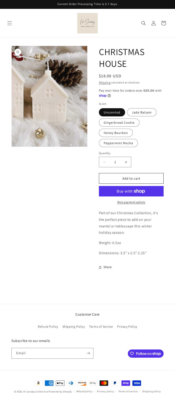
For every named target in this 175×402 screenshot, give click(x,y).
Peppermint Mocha (118, 143)
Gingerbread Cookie (119, 123)
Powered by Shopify (60, 391)
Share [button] (107, 267)
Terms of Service (101, 326)
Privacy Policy (127, 326)
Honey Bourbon (116, 133)
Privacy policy (105, 391)
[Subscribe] (88, 353)
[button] (10, 23)
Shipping (105, 82)
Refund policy (84, 391)
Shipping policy (151, 391)
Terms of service (128, 391)
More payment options (131, 202)
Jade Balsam (142, 112)
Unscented (112, 112)
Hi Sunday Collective (35, 391)
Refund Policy (48, 326)
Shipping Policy (73, 326)
